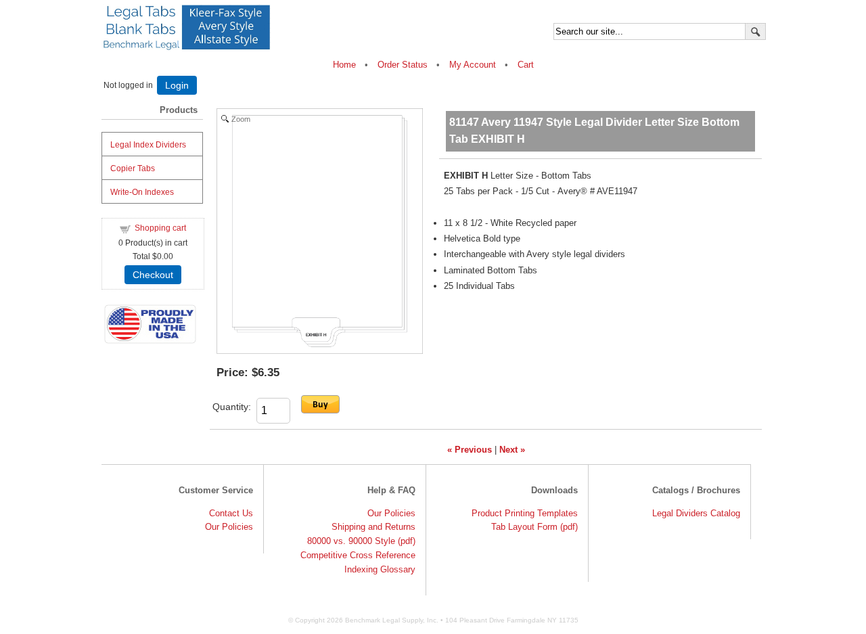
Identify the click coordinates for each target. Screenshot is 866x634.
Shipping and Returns (373, 527)
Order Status (403, 65)
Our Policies (229, 527)
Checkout (153, 274)
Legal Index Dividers (148, 145)
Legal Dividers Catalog (696, 513)
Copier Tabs (132, 168)
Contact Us (231, 513)
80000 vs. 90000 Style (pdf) (361, 541)
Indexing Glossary (379, 569)
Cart (526, 65)
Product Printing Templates (525, 513)
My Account (472, 65)
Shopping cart (160, 228)
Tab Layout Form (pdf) (534, 527)
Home (346, 65)
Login (177, 85)
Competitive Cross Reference (357, 555)
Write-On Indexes (142, 192)
